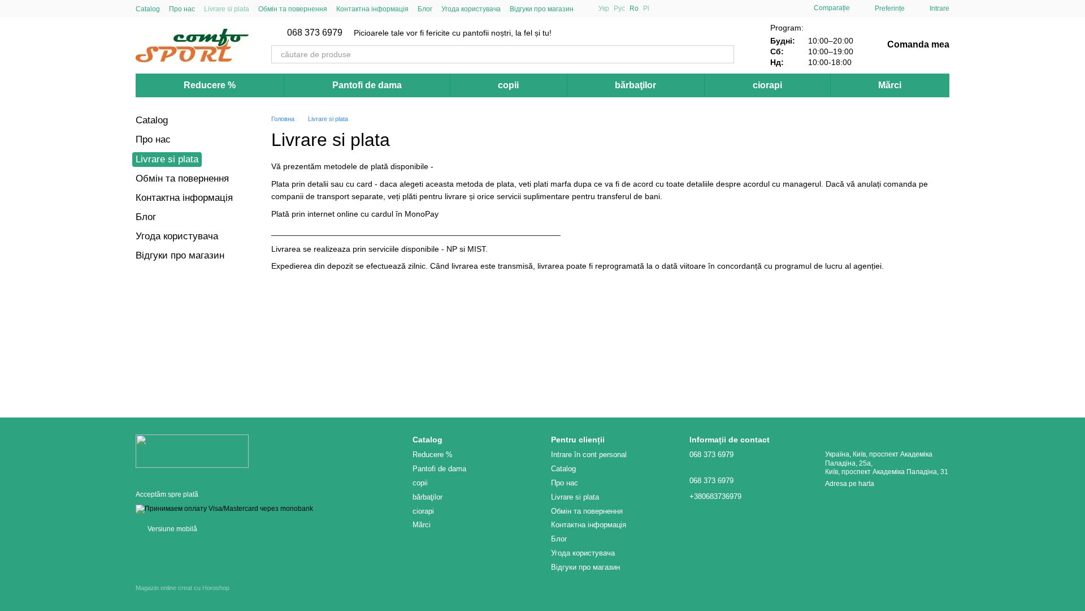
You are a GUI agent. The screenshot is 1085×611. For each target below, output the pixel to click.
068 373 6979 (314, 32)
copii (508, 85)
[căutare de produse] (725, 54)
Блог (425, 9)
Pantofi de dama (367, 85)
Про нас (182, 9)
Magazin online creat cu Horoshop (182, 587)
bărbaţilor (635, 85)
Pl (646, 8)
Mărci (889, 85)
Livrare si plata (226, 9)
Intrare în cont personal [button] (589, 454)
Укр (603, 8)
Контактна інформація (372, 9)
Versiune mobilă (171, 529)
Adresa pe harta (849, 484)
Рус (619, 8)
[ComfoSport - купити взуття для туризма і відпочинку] (192, 450)
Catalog (148, 9)
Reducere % (210, 85)
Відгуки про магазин (542, 9)
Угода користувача (471, 9)
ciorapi (767, 85)
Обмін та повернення (292, 9)
